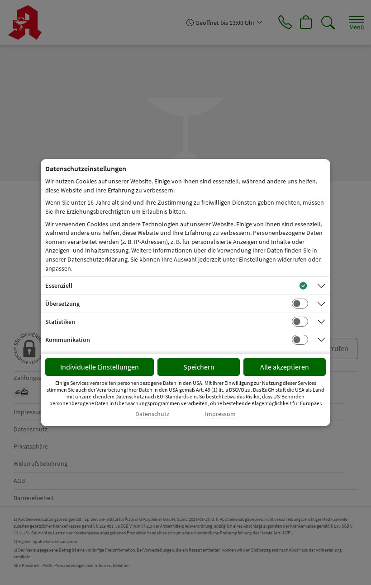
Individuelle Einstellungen (99, 366)
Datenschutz (152, 414)
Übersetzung (62, 304)
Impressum (220, 414)
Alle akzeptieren (284, 366)
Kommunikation (67, 340)
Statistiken (60, 322)
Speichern (198, 366)
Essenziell (58, 285)
